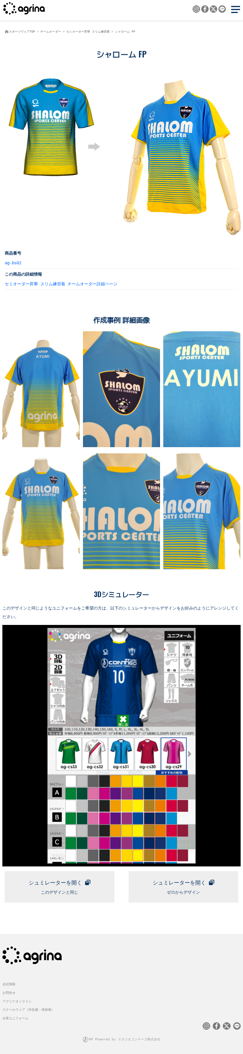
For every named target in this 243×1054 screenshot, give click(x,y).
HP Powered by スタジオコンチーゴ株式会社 (124, 1039)
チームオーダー (50, 31)
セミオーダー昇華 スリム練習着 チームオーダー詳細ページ (61, 284)
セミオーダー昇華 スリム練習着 (88, 31)
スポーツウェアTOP (22, 31)
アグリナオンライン (17, 1001)
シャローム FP (125, 31)
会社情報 (8, 984)
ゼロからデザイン (179, 887)
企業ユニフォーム (15, 1018)
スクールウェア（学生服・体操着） (28, 1010)
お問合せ (8, 993)
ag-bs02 (13, 262)
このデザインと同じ (55, 887)
